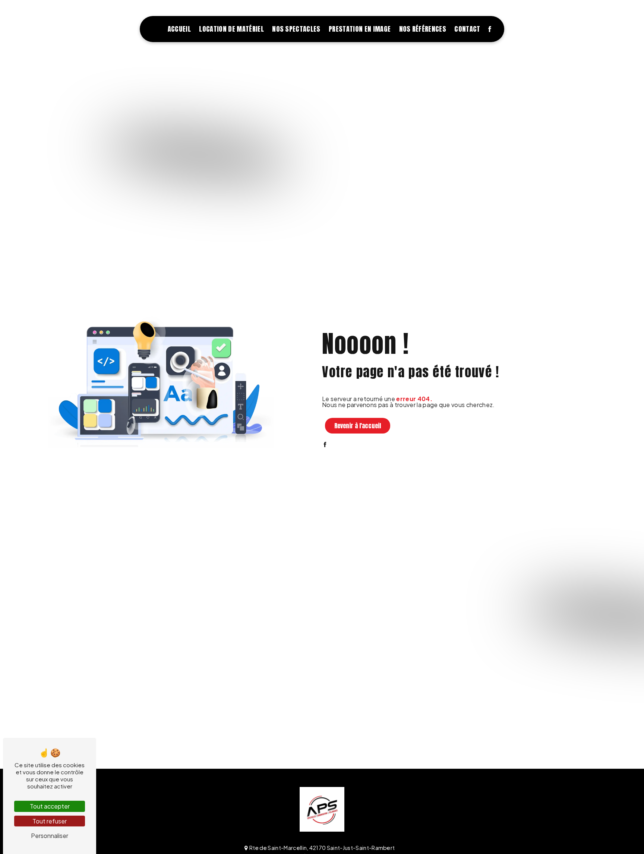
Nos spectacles (296, 29)
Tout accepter (50, 806)
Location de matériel (231, 29)
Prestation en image (360, 29)
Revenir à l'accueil (357, 425)
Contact (467, 29)
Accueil (179, 29)
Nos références (422, 29)
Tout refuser (49, 821)
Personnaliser (49, 835)
